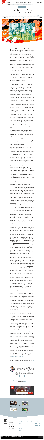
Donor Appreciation (26, 421)
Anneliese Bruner (5, 17)
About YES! (20, 421)
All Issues (32, 421)
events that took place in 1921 (23, 51)
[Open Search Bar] (36, 2)
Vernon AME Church (26, 269)
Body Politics (17, 2)
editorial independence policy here (17, 356)
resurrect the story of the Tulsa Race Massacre (21, 243)
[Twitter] (37, 423)
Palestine (18, 4)
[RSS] (39, 425)
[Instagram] (39, 423)
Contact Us (20, 430)
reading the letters (24, 120)
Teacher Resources (20, 425)
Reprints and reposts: (13, 380)
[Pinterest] (36, 425)
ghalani (22, 107)
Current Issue (11, 430)
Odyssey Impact (29, 266)
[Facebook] (36, 423)
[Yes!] (4, 2)
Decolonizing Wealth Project (29, 350)
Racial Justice (13, 2)
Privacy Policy (20, 428)
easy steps (24, 381)
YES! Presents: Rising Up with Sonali (27, 4)
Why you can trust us (39, 15)
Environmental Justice (9, 2)
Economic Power (25, 2)
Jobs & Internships (20, 426)
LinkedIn (26, 376)
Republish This (22, 383)
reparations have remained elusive (24, 67)
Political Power (21, 2)
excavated (30, 77)
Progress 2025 (13, 4)
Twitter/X (21, 376)
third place (20, 210)
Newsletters (29, 2)
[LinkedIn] (37, 425)
